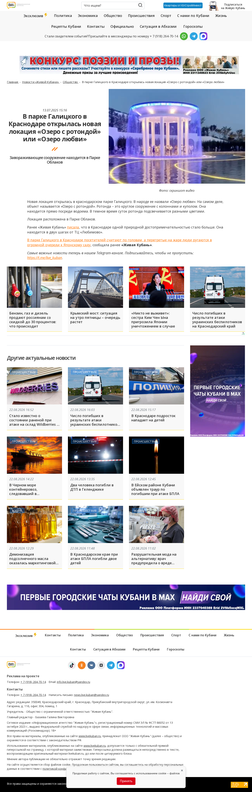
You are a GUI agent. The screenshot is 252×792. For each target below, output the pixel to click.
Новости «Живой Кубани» (40, 82)
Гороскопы (193, 26)
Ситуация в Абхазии (158, 26)
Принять (126, 781)
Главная (13, 82)
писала (73, 227)
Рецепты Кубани (66, 26)
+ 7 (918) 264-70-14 (33, 682)
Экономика (88, 15)
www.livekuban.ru (90, 736)
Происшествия (141, 15)
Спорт (166, 15)
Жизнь (221, 15)
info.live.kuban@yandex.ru (73, 682)
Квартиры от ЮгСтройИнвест (183, 5)
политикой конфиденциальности (65, 769)
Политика (63, 15)
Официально (122, 26)
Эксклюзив (34, 15)
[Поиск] (140, 5)
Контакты (96, 26)
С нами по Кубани (193, 15)
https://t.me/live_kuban (44, 257)
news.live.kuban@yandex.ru (91, 695)
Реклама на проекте (23, 676)
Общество (113, 15)
